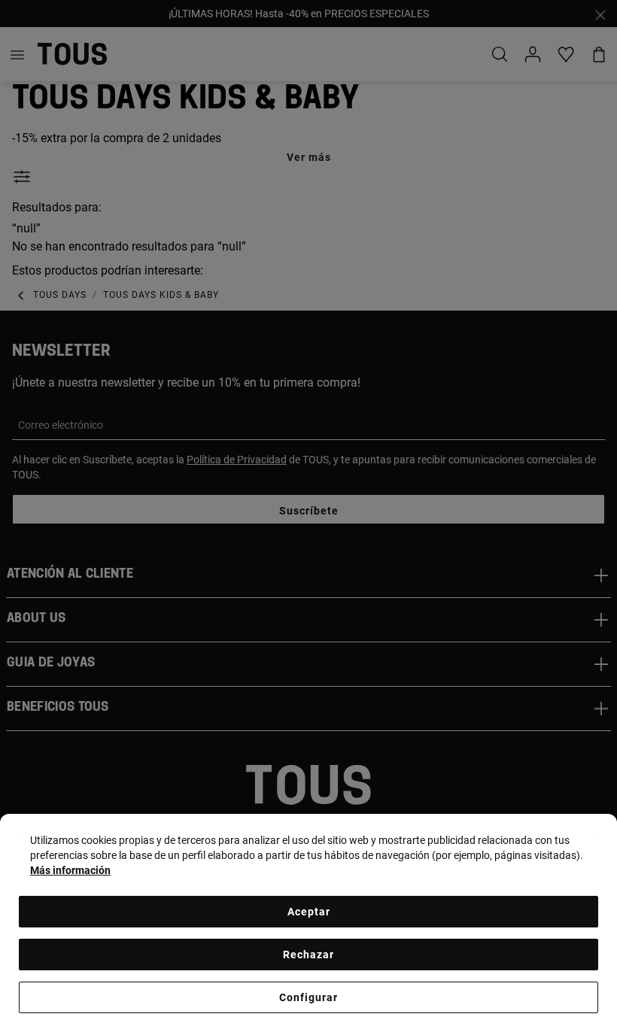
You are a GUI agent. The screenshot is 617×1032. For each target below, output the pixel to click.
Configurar (308, 997)
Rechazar (308, 955)
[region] (308, 923)
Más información (70, 870)
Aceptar (308, 912)
